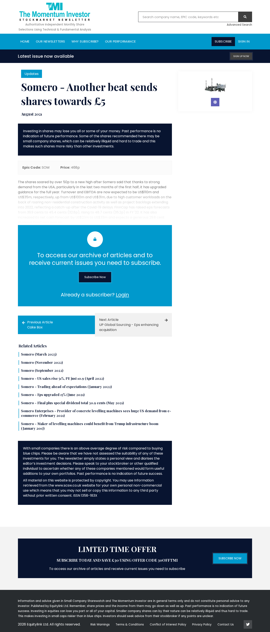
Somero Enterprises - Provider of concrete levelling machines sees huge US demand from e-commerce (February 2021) (96, 413)
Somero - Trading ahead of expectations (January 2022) (66, 386)
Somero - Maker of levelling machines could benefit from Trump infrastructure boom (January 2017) (89, 426)
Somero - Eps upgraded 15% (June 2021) (53, 394)
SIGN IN (244, 41)
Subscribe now (95, 277)
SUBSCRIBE (223, 41)
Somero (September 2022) (42, 370)
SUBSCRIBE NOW (230, 558)
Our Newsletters (50, 41)
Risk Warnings (100, 625)
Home (25, 41)
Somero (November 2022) (42, 362)
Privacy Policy (202, 625)
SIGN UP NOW (241, 56)
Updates (31, 73)
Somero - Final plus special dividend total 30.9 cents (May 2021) (72, 403)
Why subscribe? (85, 41)
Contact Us (225, 625)
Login (122, 294)
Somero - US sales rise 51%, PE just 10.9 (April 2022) (62, 378)
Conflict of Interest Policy (168, 625)
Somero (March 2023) (39, 354)
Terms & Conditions (130, 625)
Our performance (120, 41)
